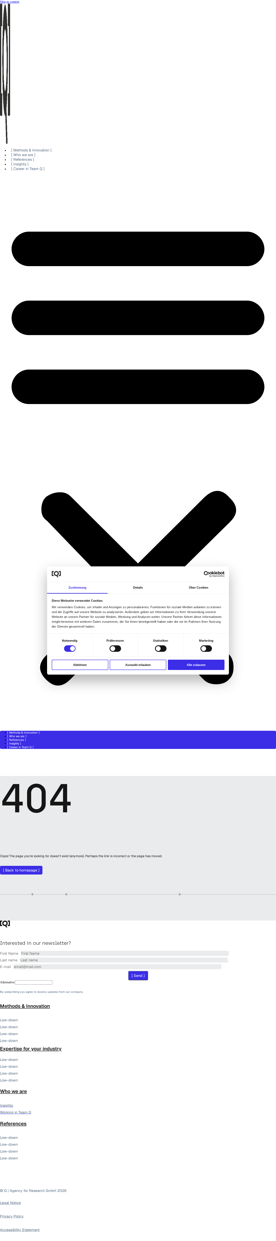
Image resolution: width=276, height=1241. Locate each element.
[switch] (115, 648)
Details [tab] (138, 587)
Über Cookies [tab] (198, 587)
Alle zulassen (196, 665)
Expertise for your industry (31, 1049)
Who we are (13, 1091)
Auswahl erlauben (138, 665)
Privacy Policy (12, 1216)
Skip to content (9, 1)
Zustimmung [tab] (77, 587)
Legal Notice (10, 1202)
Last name (9, 960)
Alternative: (7, 982)
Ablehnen (80, 665)
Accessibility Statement (20, 1229)
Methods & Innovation (25, 1006)
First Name (9, 953)
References (13, 1123)
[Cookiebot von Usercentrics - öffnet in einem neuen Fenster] (206, 574)
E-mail (6, 966)
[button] (138, 451)
